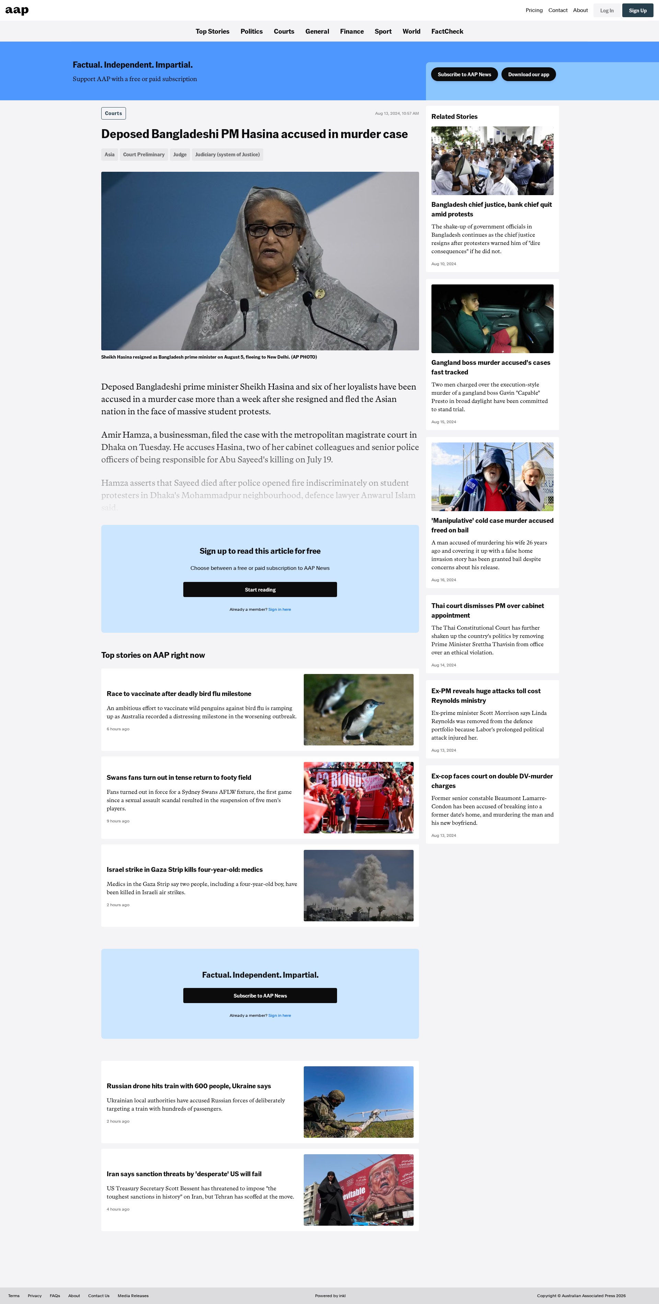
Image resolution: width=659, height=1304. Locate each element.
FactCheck (447, 30)
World (411, 30)
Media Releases (133, 1295)
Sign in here (279, 609)
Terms (14, 1295)
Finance (352, 30)
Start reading (260, 589)
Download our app (528, 74)
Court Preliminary (144, 154)
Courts (284, 30)
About (580, 10)
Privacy (35, 1295)
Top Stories (213, 30)
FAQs (55, 1295)
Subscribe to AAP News (464, 74)
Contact (558, 10)
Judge (180, 154)
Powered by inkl (330, 1295)
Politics (252, 30)
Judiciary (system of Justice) (227, 154)
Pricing (534, 10)
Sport (383, 30)
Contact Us (98, 1295)
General (317, 30)
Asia (110, 154)
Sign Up (638, 10)
